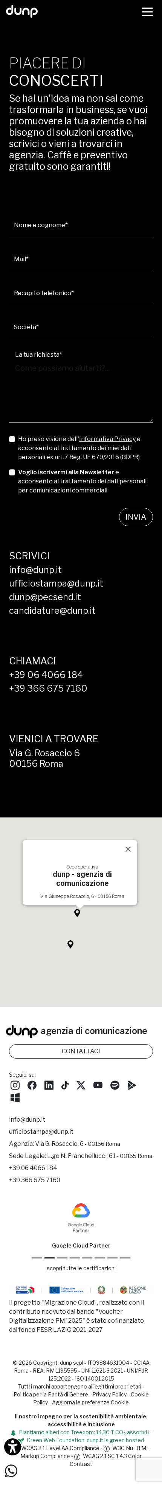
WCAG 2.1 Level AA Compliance (59, 1448)
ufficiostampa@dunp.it (56, 583)
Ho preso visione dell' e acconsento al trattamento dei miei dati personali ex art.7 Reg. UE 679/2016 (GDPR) (79, 448)
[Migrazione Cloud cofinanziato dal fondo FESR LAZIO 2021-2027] (81, 1291)
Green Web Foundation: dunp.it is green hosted (85, 1440)
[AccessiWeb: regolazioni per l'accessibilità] (12, 1447)
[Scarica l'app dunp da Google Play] (131, 1085)
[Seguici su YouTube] (97, 1085)
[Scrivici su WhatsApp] (11, 1470)
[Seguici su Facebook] (32, 1085)
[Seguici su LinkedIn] (48, 1085)
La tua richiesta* (38, 354)
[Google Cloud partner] (49, 1258)
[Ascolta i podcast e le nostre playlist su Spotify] (114, 1085)
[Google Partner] (37, 1258)
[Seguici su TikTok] (65, 1085)
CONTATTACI (81, 1051)
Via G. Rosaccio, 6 (77, 1143)
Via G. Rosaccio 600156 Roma (44, 758)
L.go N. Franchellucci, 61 (99, 1155)
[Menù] (147, 11)
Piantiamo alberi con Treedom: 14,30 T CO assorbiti (83, 1432)
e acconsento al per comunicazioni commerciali (82, 481)
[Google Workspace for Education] (75, 1258)
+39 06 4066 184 (46, 674)
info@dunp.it (35, 569)
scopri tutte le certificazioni (81, 1268)
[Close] (128, 849)
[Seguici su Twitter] (81, 1085)
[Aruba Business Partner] (125, 1258)
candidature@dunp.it (52, 610)
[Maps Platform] (100, 1258)
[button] (80, 915)
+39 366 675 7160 (48, 688)
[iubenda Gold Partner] (112, 1258)
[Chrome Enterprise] (87, 1258)
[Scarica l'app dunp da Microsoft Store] (15, 1097)
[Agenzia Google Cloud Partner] (81, 1217)
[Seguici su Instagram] (15, 1085)
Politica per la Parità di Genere (51, 1394)
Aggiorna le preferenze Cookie (90, 1402)
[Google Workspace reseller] (62, 1258)
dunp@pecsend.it (45, 596)
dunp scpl (71, 1362)
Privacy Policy (109, 1394)
